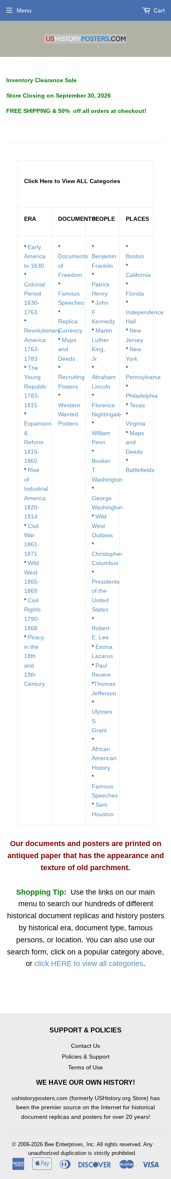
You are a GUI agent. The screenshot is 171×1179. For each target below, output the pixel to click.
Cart (158, 10)
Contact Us (85, 1045)
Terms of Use (85, 1067)
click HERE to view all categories (88, 963)
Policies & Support (86, 1056)
